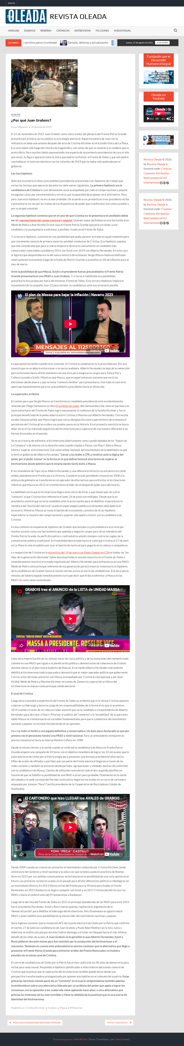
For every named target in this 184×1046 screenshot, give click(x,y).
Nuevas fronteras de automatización (115, 42)
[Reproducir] (148, 118)
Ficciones (102, 30)
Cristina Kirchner (35, 1007)
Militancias (76, 1007)
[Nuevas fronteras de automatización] (88, 42)
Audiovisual (122, 30)
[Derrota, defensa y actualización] (36, 42)
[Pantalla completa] (171, 118)
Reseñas (45, 30)
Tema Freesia (122, 1039)
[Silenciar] (168, 118)
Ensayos (29, 30)
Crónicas (62, 30)
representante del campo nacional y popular (45, 220)
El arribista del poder (67, 405)
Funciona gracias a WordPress (70, 1039)
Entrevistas (83, 30)
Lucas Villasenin (19, 127)
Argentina (16, 1007)
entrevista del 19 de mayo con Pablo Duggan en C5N (79, 552)
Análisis (13, 30)
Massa (63, 1007)
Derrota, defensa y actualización (61, 42)
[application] (159, 113)
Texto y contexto (117, 1022)
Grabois (52, 1007)
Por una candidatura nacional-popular (37, 1022)
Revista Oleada (78, 16)
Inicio (11, 3)
